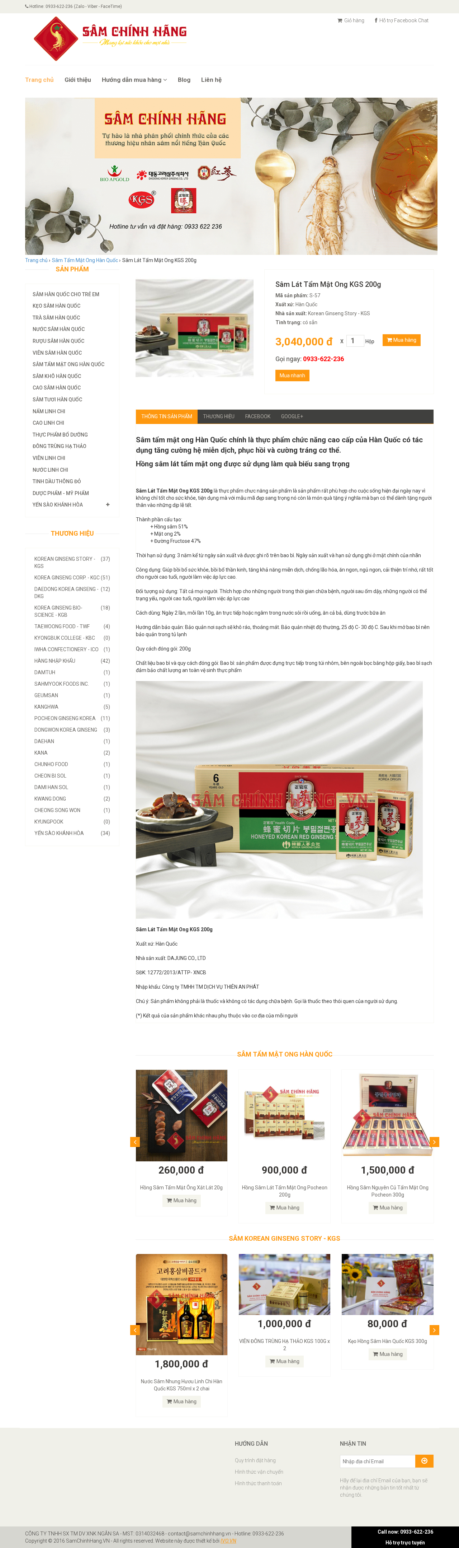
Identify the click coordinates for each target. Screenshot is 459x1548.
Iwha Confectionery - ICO (72, 649)
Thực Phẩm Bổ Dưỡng (60, 435)
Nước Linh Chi (50, 470)
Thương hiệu (219, 416)
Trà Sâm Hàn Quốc (56, 318)
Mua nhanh (292, 375)
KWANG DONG (72, 799)
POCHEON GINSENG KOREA (72, 718)
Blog (184, 79)
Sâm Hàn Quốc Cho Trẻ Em (66, 294)
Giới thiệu (78, 79)
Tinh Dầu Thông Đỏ (57, 481)
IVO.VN (228, 1500)
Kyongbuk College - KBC (72, 638)
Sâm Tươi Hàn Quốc (57, 399)
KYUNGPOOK (72, 822)
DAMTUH (72, 672)
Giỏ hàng (353, 20)
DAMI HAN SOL (72, 787)
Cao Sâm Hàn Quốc (57, 388)
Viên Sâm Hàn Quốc (57, 353)
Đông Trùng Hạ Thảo (59, 446)
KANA (72, 753)
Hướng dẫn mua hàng (131, 79)
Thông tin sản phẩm (166, 416)
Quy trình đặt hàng (255, 1419)
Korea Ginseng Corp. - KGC (72, 577)
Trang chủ (39, 79)
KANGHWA (72, 707)
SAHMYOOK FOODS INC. (72, 684)
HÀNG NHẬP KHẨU (72, 661)
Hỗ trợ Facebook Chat (403, 20)
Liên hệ (211, 79)
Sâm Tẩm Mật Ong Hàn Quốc (68, 364)
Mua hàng (404, 340)
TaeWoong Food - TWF (72, 626)
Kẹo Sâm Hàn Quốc (56, 306)
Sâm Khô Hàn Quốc (57, 376)
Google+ (292, 416)
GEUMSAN (72, 695)
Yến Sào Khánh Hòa (58, 505)
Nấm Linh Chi (49, 411)
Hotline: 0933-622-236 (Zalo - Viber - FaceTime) (75, 6)
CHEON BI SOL (72, 776)
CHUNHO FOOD (72, 764)
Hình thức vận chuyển (259, 1431)
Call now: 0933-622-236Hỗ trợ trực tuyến (405, 1537)
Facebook (257, 416)
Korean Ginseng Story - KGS (72, 562)
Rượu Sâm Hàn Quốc (58, 341)
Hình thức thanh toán (258, 1442)
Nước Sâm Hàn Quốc (59, 329)
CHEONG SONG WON (72, 810)
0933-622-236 (323, 359)
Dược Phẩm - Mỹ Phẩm (61, 493)
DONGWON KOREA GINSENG (72, 730)
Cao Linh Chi (48, 423)
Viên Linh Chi (49, 458)
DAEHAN (72, 741)
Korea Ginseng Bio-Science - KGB (72, 611)
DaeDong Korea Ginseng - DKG (72, 592)
